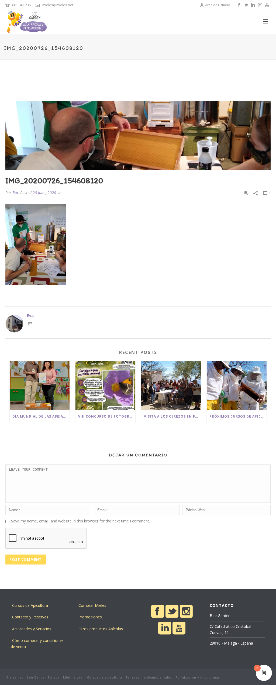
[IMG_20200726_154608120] (138, 135)
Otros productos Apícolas (100, 628)
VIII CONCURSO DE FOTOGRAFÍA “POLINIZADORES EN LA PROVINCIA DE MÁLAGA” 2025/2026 (106, 416)
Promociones (90, 616)
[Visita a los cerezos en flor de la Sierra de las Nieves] (171, 385)
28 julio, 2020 (44, 192)
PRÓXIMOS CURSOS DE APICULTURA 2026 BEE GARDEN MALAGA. (238, 416)
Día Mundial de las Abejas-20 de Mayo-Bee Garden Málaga (41, 416)
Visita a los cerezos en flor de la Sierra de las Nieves (172, 416)
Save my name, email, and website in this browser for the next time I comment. (80, 521)
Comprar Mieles (92, 605)
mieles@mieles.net (57, 4)
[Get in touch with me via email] (30, 324)
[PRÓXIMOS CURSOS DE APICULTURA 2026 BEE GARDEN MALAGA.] (237, 385)
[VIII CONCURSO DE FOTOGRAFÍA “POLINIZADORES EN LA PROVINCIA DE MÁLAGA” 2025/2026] (105, 385)
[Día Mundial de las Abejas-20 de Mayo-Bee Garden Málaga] (40, 385)
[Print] (246, 193)
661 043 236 (21, 4)
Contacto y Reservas (30, 616)
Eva (15, 192)
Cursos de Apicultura (30, 605)
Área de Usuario (217, 5)
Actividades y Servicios (31, 628)
